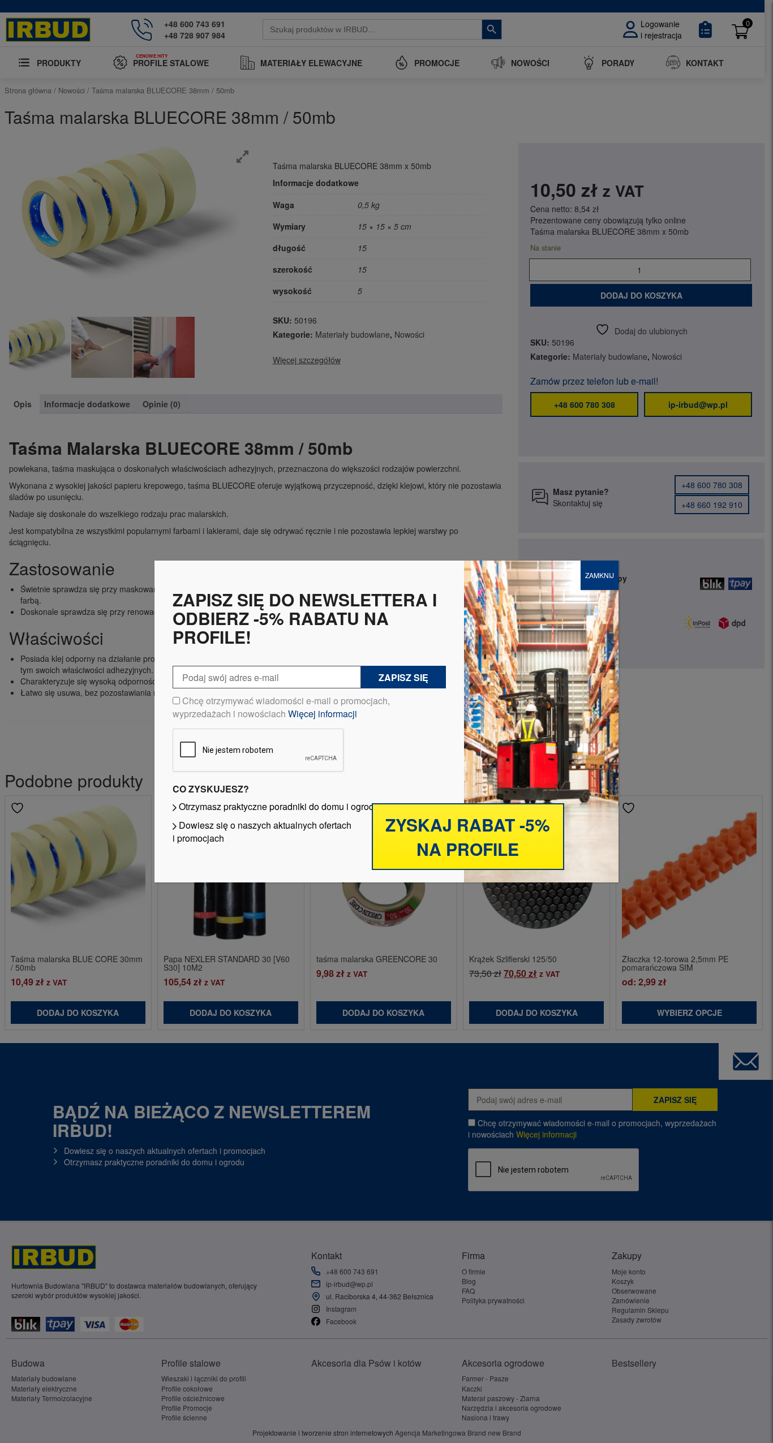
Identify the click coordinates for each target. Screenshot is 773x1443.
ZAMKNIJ (599, 575)
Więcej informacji (322, 713)
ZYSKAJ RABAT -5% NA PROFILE (467, 836)
